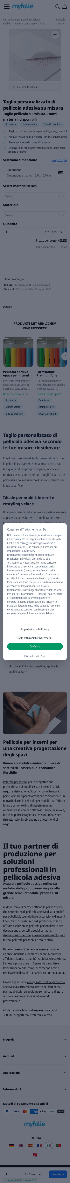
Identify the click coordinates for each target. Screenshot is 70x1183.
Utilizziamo (13, 535)
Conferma (35, 646)
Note (43, 656)
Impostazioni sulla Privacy (35, 629)
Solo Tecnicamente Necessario (35, 638)
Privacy (50, 601)
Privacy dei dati (31, 656)
